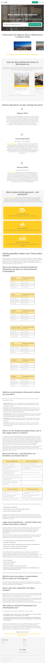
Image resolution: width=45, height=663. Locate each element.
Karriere (3, 643)
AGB (7, 658)
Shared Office (12, 172)
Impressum (4, 658)
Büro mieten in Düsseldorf (35, 633)
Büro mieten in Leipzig (22, 633)
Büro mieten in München (22, 635)
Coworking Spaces (12, 143)
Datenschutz (11, 658)
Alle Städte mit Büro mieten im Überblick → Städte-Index (22, 54)
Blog (24, 643)
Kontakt (24, 641)
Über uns (4, 641)
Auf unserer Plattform (10, 197)
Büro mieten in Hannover (10, 633)
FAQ (24, 644)
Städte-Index (25, 645)
